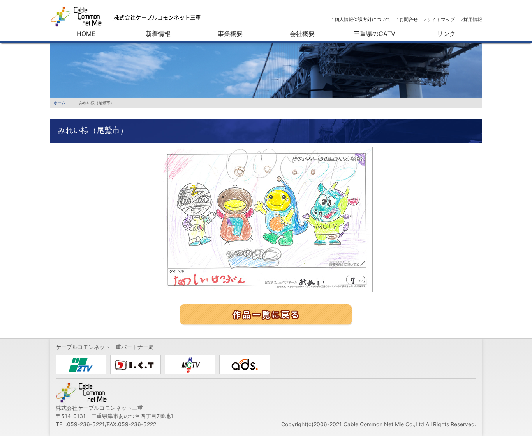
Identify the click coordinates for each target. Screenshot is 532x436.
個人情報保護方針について (362, 19)
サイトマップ (440, 19)
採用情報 (472, 19)
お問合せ (408, 19)
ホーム (59, 102)
